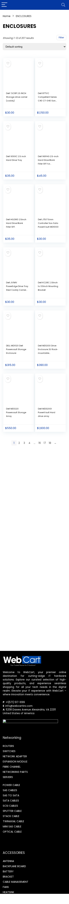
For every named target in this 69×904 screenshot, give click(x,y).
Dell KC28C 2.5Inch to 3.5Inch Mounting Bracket (48, 286)
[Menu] (4, 5)
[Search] (63, 5)
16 (39, 443)
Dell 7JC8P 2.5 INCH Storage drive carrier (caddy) (16, 97)
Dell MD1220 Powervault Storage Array (16, 412)
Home (6, 16)
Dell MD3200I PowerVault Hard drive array (46, 412)
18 (50, 443)
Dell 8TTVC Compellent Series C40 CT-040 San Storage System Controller (47, 101)
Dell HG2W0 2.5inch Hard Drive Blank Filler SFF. (16, 223)
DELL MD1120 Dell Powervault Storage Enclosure (16, 349)
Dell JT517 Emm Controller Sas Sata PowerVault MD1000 (48, 223)
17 (45, 443)
